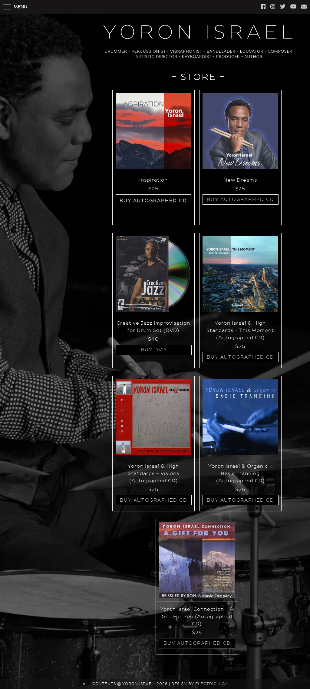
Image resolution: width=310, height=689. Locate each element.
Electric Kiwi (211, 683)
